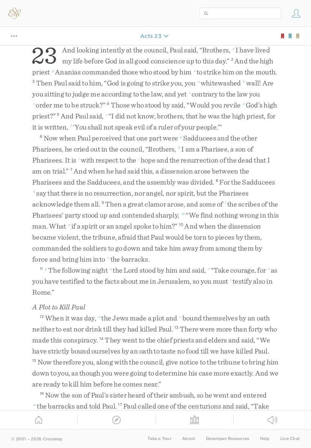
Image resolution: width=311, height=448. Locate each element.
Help (265, 438)
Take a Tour (159, 438)
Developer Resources (228, 438)
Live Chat (290, 438)
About (188, 438)
